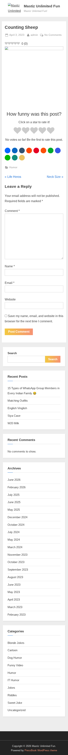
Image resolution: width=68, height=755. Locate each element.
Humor (13, 167)
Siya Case (14, 415)
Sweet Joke (15, 702)
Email (9, 282)
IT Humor (13, 680)
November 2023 (17, 554)
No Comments (53, 35)
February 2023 (17, 614)
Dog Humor (15, 657)
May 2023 (14, 592)
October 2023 (16, 562)
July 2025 (13, 494)
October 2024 (16, 524)
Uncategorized (17, 710)
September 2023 (18, 569)
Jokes (11, 687)
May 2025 (14, 509)
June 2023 (14, 584)
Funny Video (15, 665)
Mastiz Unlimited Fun (42, 6)
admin (34, 34)
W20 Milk (13, 423)
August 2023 (15, 577)
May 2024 (14, 539)
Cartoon (12, 650)
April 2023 (14, 599)
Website (10, 299)
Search (12, 353)
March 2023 (15, 607)
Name (10, 266)
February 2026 (17, 487)
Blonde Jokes (16, 642)
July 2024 (13, 532)
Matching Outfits (18, 400)
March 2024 (15, 547)
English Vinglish (17, 408)
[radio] (17, 131)
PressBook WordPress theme (41, 750)
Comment (12, 210)
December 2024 (17, 517)
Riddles (12, 695)
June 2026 (14, 479)
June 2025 (14, 502)
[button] (7, 150)
